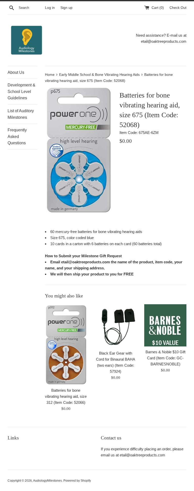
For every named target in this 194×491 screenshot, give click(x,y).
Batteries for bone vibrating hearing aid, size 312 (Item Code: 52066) (66, 396)
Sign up (66, 8)
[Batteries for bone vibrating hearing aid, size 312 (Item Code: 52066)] (66, 344)
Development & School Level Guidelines (21, 91)
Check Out (177, 8)
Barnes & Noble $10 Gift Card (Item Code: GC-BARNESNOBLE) (165, 358)
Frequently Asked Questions (17, 136)
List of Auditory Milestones (21, 114)
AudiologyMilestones (47, 480)
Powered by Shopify (77, 480)
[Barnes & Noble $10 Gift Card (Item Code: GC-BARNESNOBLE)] (165, 325)
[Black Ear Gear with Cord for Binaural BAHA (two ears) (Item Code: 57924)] (115, 326)
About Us (16, 72)
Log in (50, 8)
